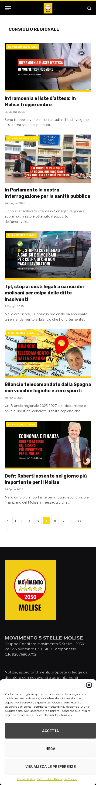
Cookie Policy (26, 779)
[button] (89, 685)
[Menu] (8, 8)
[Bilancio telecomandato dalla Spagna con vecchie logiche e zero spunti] (48, 353)
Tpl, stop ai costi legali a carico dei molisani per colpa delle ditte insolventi (44, 293)
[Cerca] (88, 8)
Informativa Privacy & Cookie (57, 779)
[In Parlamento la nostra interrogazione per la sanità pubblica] (48, 159)
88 (79, 520)
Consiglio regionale (22, 47)
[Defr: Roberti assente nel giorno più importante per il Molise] (48, 445)
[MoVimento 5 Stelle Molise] (48, 8)
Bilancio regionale (21, 235)
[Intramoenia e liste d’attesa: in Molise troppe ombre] (48, 67)
